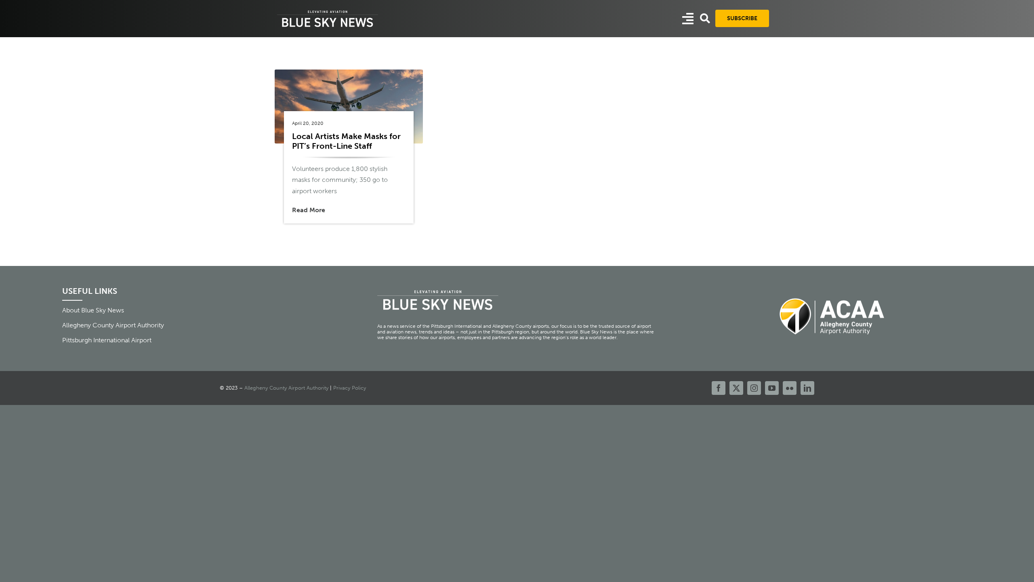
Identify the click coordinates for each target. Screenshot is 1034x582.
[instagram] (754, 388)
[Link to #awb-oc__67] (705, 18)
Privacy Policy (349, 388)
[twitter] (736, 388)
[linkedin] (807, 388)
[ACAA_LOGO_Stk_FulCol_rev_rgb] (832, 293)
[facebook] (718, 388)
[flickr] (790, 388)
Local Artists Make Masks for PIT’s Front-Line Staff (346, 141)
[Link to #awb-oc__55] (688, 18)
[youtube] (772, 388)
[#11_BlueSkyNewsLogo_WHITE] (327, 11)
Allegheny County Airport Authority (286, 388)
